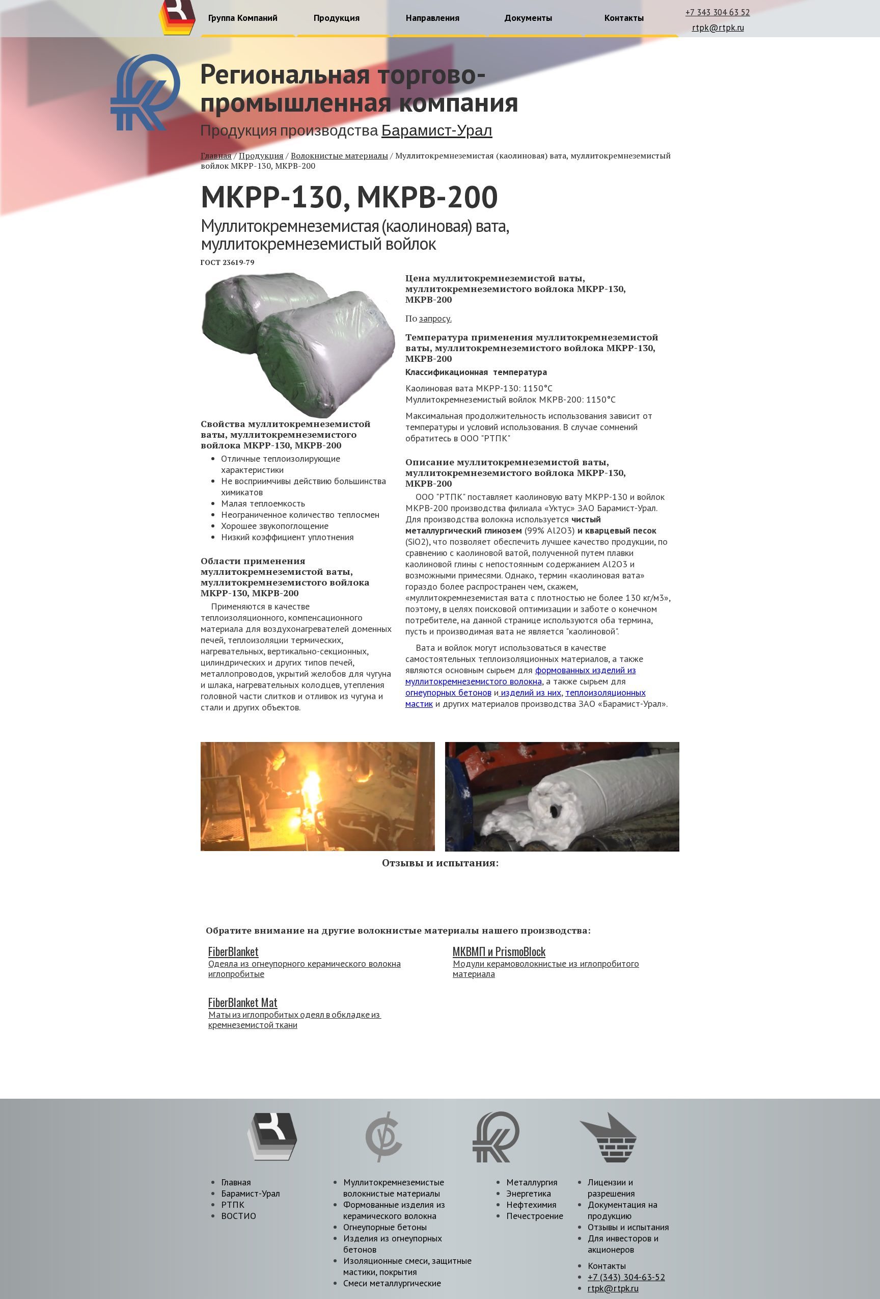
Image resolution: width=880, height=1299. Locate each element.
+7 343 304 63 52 (717, 12)
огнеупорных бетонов (448, 692)
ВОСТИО (238, 1216)
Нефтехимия (531, 1204)
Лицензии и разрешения (611, 1187)
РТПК (232, 1204)
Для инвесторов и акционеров (623, 1243)
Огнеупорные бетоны (385, 1227)
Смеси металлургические (392, 1283)
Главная (216, 155)
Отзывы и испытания (628, 1227)
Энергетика (528, 1193)
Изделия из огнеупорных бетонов (392, 1243)
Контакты (607, 1265)
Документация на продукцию (622, 1210)
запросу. (435, 318)
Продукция (261, 155)
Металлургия (532, 1182)
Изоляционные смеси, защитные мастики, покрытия (407, 1266)
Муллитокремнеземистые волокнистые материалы (393, 1187)
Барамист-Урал (436, 129)
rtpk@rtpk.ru (718, 27)
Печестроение (534, 1216)
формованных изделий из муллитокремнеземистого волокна (520, 675)
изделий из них (530, 692)
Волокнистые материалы (339, 155)
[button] (243, 18)
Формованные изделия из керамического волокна (394, 1210)
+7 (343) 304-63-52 (626, 1277)
